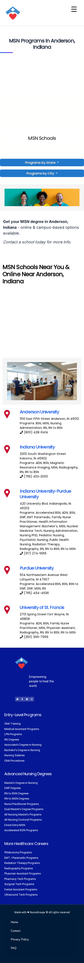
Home (14, 922)
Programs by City (40, 173)
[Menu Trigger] (74, 9)
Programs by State (40, 162)
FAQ (13, 948)
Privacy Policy (20, 939)
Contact (15, 930)
